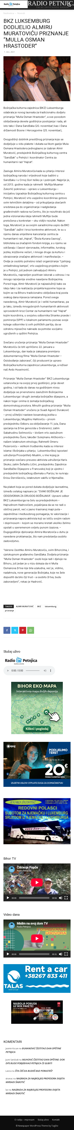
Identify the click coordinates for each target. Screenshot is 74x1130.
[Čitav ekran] (66, 898)
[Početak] (8, 898)
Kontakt (56, 1119)
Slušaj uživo (43, 1119)
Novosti (21, 13)
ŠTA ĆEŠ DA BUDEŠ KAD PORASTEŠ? (33, 1070)
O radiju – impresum (24, 1119)
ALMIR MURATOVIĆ (25, 606)
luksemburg (50, 606)
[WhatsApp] (30, 630)
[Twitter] (14, 630)
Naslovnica (8, 13)
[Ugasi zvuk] (60, 898)
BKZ (39, 606)
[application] (37, 882)
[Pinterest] (22, 630)
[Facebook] (6, 630)
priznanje (9, 610)
